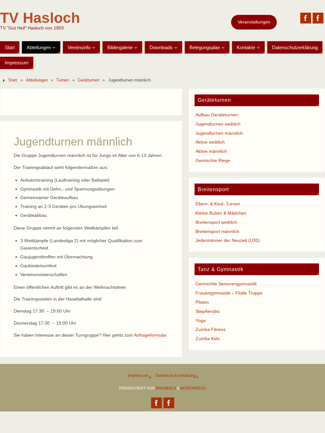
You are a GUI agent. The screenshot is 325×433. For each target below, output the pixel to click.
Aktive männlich (211, 151)
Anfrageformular (150, 335)
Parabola (166, 388)
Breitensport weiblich (216, 222)
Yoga (201, 320)
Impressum (138, 375)
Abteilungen (37, 80)
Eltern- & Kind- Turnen (218, 203)
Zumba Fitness (211, 329)
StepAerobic (208, 311)
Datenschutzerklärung (176, 375)
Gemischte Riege (213, 160)
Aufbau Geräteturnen (217, 114)
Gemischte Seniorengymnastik (226, 283)
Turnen (62, 80)
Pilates (202, 302)
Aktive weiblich (210, 142)
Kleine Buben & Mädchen (221, 213)
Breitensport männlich (217, 231)
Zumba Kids (208, 338)
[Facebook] (305, 18)
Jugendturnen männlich (219, 133)
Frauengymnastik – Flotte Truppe (229, 292)
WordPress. (193, 388)
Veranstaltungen (254, 21)
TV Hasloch (40, 18)
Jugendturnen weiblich (218, 123)
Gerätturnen (88, 80)
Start (12, 80)
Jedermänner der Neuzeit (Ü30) (228, 240)
